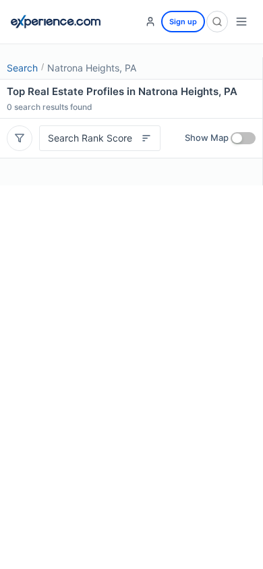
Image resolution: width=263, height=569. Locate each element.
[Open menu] (241, 21)
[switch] (243, 138)
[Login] (150, 21)
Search (22, 67)
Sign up (183, 21)
